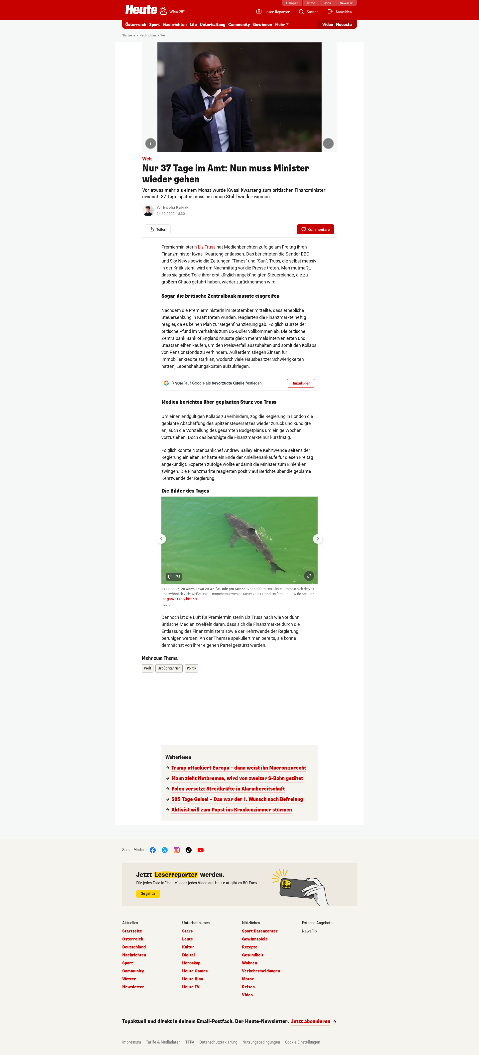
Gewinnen (262, 24)
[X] (165, 850)
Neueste (344, 24)
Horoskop (191, 963)
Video (327, 24)
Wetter (129, 979)
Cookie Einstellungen (302, 1042)
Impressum (131, 1042)
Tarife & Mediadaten (163, 1042)
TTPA (189, 1042)
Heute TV (191, 987)
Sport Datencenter (260, 931)
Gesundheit (252, 955)
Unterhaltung (212, 24)
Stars (187, 931)
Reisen (248, 987)
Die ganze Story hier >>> (179, 599)
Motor (248, 979)
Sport (154, 24)
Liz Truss (207, 247)
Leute (187, 939)
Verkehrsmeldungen (261, 971)
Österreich (135, 24)
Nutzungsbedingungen (261, 1042)
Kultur (188, 947)
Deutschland (134, 947)
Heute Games (195, 971)
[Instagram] (177, 850)
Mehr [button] (280, 24)
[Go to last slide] (161, 539)
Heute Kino (192, 979)
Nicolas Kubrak (175, 207)
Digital (188, 955)
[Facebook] (153, 850)
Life (193, 24)
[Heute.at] (141, 9)
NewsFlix (309, 931)
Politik (191, 668)
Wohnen (249, 963)
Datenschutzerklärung (218, 1042)
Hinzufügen (300, 383)
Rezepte (249, 947)
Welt (163, 35)
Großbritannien (169, 668)
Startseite (128, 35)
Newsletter (133, 987)
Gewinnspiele (255, 939)
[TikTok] (189, 850)
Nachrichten (147, 35)
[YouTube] (201, 850)
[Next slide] (317, 539)
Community (239, 24)
